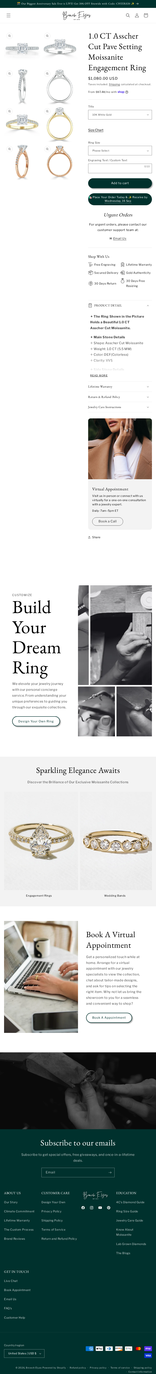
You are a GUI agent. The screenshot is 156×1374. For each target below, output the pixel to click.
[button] (8, 15)
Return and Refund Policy (59, 1238)
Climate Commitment (19, 1211)
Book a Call (108, 521)
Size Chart (95, 130)
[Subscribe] (109, 1172)
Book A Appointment (109, 1017)
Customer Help (14, 1317)
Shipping (114, 84)
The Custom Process (19, 1229)
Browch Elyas (34, 1367)
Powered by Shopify (54, 1367)
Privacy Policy (51, 1211)
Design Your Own (53, 1202)
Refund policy (78, 1367)
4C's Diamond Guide (130, 1202)
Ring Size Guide (127, 1211)
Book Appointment (17, 1290)
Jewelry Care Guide (129, 1220)
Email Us (10, 1299)
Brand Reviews (14, 1238)
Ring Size (94, 142)
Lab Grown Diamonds (131, 1244)
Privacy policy (98, 1367)
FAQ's (8, 1308)
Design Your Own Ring (36, 721)
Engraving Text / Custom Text (107, 160)
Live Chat (10, 1281)
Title (91, 106)
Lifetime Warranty (17, 1220)
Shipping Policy (52, 1220)
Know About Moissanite (124, 1232)
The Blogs (123, 1253)
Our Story (10, 1202)
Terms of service (120, 1367)
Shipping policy (143, 1367)
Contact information (140, 1371)
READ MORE (99, 375)
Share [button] (96, 537)
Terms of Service (53, 1229)
